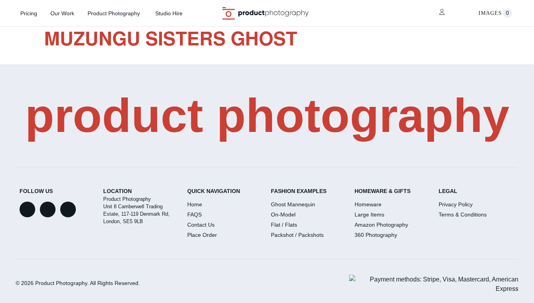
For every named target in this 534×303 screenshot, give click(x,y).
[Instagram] (68, 209)
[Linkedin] (48, 209)
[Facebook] (27, 209)
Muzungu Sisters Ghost (170, 37)
